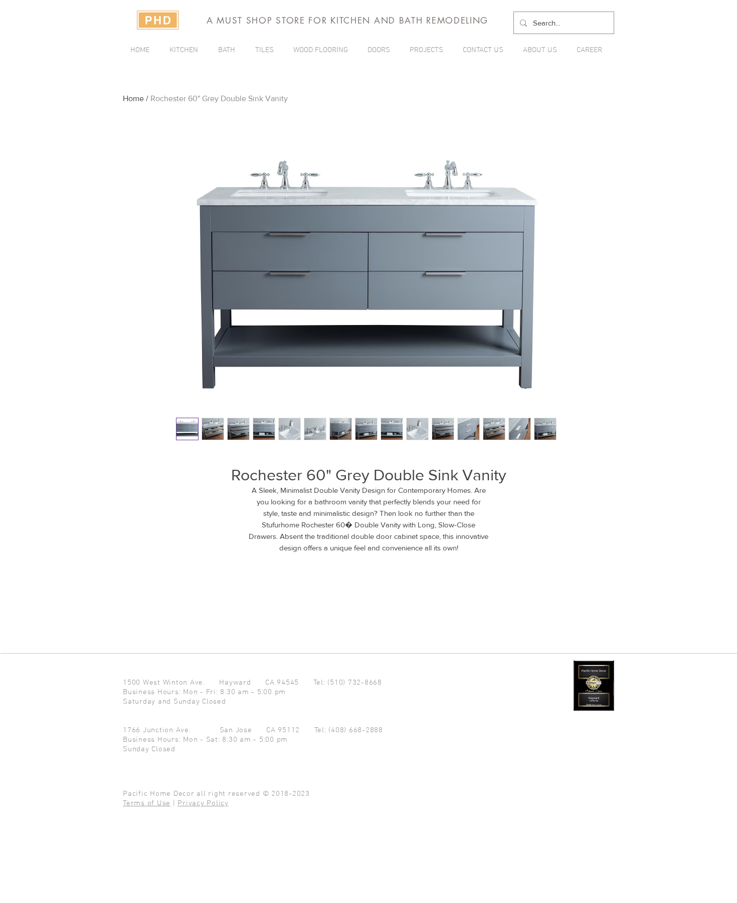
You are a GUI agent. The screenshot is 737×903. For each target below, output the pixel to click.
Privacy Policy (203, 803)
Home (133, 98)
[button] (428, 50)
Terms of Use (146, 803)
